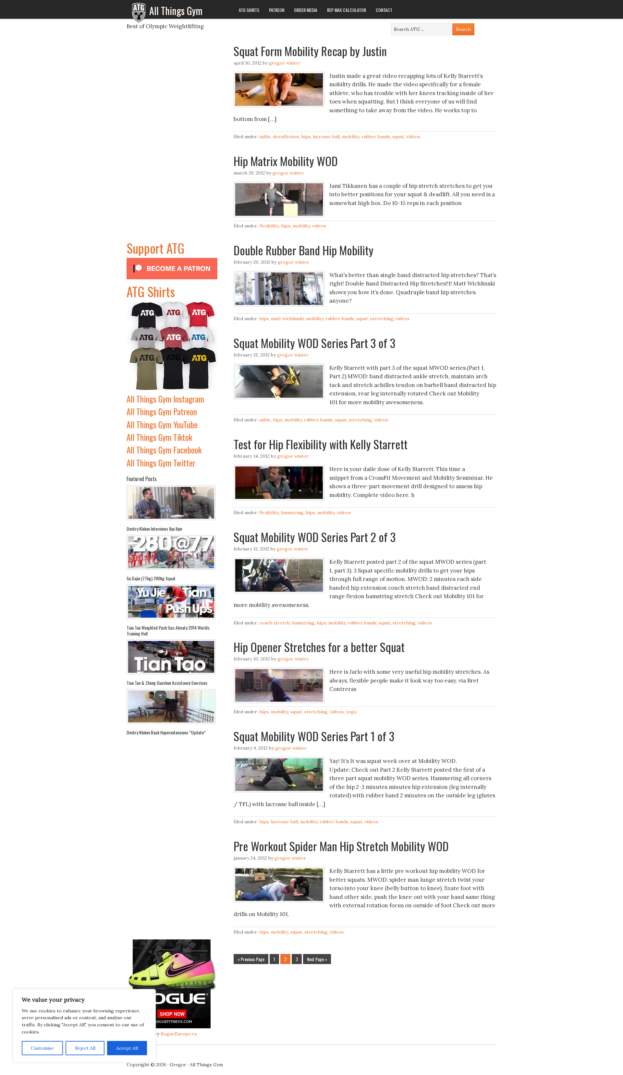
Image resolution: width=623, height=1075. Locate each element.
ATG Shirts (151, 291)
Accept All (127, 1048)
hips (306, 136)
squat (398, 136)
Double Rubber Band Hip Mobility (303, 250)
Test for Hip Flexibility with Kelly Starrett (321, 444)
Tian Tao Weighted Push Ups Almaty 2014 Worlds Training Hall (168, 630)
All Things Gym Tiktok (159, 437)
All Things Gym (175, 10)
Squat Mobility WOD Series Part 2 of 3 (315, 536)
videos (413, 136)
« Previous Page (251, 959)
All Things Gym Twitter (161, 463)
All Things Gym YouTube (162, 424)
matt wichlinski (287, 318)
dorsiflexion (286, 136)
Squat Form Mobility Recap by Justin (310, 50)
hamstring (292, 512)
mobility (350, 136)
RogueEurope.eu (179, 1034)
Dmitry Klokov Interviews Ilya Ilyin (154, 528)
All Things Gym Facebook (164, 450)
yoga (351, 712)
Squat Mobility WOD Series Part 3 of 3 (314, 342)
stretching (381, 318)
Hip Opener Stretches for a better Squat (319, 646)
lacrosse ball (326, 136)
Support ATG (155, 247)
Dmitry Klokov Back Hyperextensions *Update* (166, 732)
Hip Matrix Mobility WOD (286, 160)
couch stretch (274, 623)
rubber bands (375, 136)
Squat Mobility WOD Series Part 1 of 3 (314, 735)
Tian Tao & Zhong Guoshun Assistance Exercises (167, 682)
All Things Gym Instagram (165, 399)
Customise (42, 1048)
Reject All (85, 1048)
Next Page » (317, 959)
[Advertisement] (172, 140)
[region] (84, 1025)
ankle (265, 136)
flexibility (269, 226)
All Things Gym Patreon (162, 411)
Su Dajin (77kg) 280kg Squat (151, 578)
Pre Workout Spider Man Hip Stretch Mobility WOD (341, 845)
